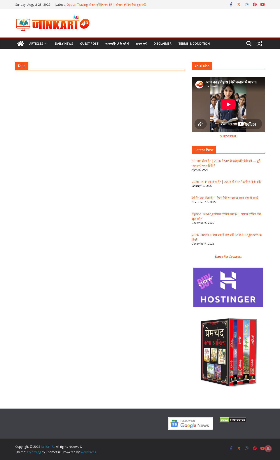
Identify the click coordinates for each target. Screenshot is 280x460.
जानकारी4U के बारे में (117, 43)
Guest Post (89, 43)
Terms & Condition (194, 43)
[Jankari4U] (20, 43)
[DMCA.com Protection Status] (233, 420)
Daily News (64, 43)
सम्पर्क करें (141, 43)
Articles (36, 43)
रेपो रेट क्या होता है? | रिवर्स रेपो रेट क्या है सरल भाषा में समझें (225, 198)
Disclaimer (163, 43)
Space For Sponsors (228, 256)
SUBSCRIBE (228, 136)
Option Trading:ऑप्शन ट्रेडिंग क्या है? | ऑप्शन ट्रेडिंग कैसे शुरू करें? (106, 4)
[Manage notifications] (268, 448)
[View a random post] (259, 43)
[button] (45, 44)
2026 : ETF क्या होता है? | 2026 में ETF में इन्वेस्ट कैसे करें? (226, 182)
